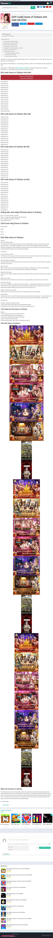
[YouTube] (47, 7)
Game (16, 14)
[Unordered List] (18, 844)
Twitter (23, 23)
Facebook (13, 25)
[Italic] (11, 844)
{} (25, 843)
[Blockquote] (20, 844)
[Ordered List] (16, 844)
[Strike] (14, 844)
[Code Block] (21, 844)
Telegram (39, 23)
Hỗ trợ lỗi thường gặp (7, 936)
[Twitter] (41, 7)
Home (13, 14)
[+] (27, 843)
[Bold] (9, 844)
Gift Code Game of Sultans (22, 68)
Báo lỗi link (6, 28)
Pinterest (31, 23)
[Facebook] (38, 7)
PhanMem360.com (15, 934)
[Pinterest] (50, 7)
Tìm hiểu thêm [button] (5, 801)
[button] (26, 335)
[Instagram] (44, 7)
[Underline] (12, 844)
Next (7, 805)
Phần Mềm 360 (7, 34)
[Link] (23, 844)
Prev (4, 805)
